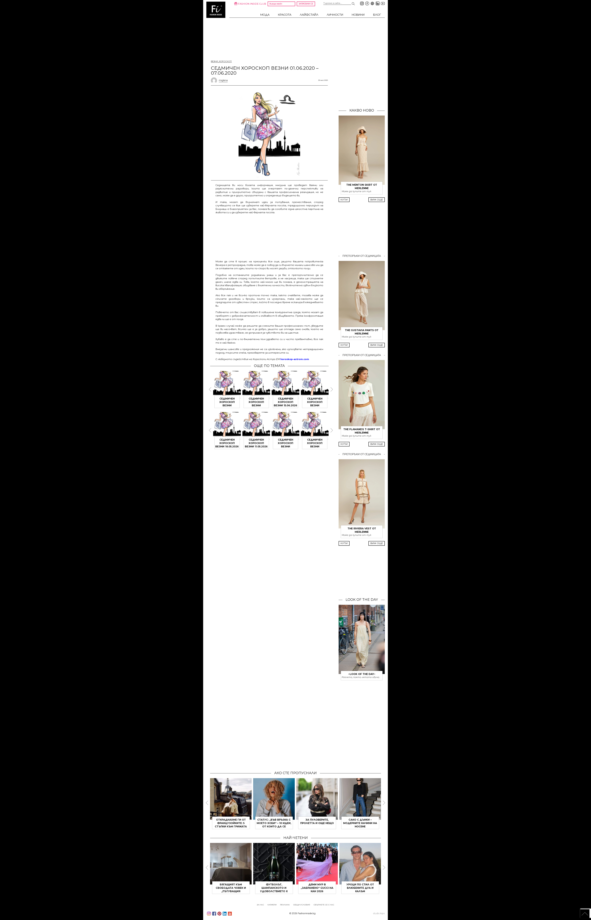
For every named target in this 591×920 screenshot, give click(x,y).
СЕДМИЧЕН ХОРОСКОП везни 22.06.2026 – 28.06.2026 (256, 405)
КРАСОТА (284, 14)
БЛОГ (377, 14)
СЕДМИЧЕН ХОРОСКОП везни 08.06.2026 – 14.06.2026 (315, 405)
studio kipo (379, 913)
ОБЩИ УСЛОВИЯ (301, 905)
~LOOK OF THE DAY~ (361, 674)
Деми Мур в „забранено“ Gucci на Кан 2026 (317, 888)
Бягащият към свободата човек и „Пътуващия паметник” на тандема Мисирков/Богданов (230, 891)
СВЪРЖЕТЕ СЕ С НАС (324, 905)
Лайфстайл (309, 14)
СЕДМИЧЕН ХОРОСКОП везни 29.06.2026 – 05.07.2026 (227, 405)
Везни (214, 61)
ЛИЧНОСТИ (335, 14)
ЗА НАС (260, 905)
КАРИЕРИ (272, 905)
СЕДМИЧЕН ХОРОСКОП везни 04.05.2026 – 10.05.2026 (285, 446)
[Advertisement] (269, 236)
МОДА (264, 14)
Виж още (376, 199)
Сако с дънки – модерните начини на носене (360, 823)
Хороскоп (225, 61)
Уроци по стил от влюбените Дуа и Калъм (360, 888)
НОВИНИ (358, 14)
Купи (344, 199)
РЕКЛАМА (285, 905)
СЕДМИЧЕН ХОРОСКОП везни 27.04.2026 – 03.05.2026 (315, 446)
